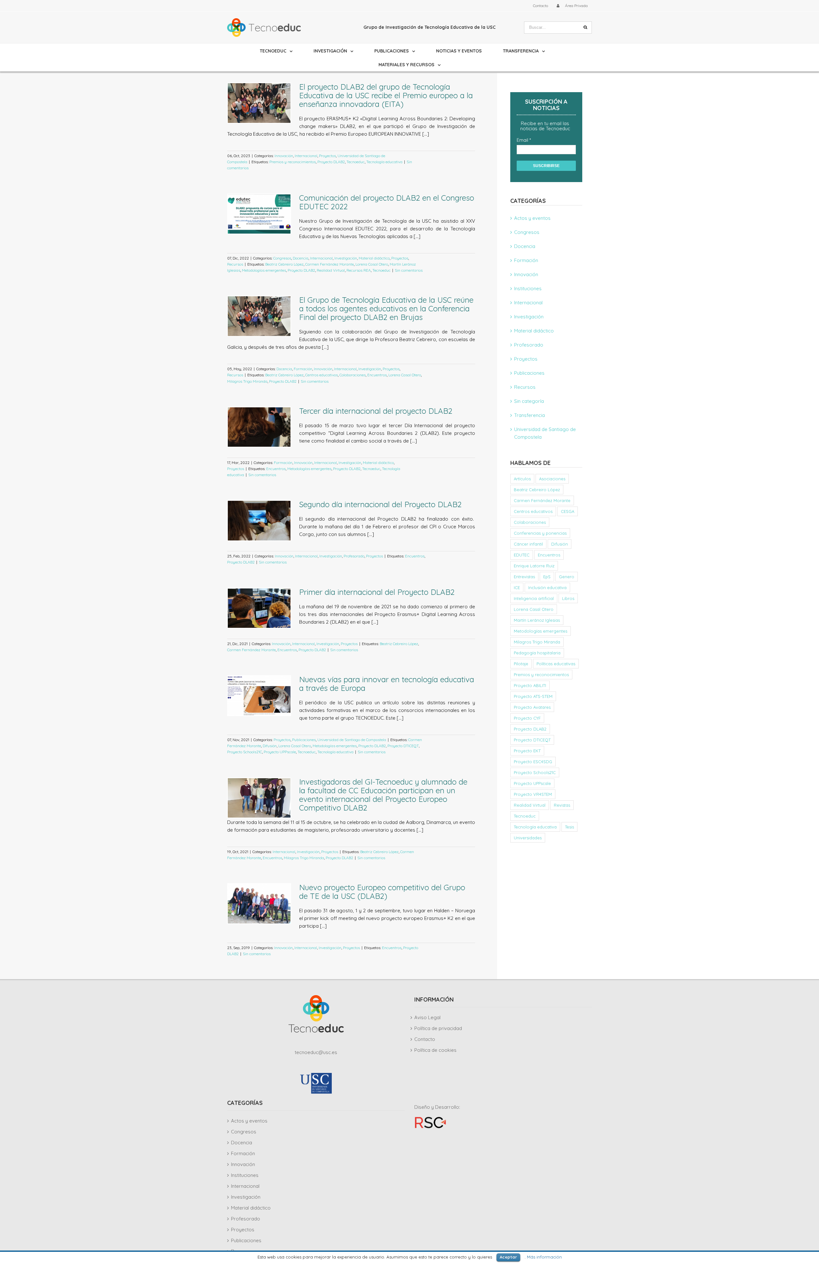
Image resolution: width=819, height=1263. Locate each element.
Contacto (424, 1039)
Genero (566, 576)
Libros (568, 598)
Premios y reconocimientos (292, 161)
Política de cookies (435, 1050)
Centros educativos (321, 374)
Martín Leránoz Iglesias (537, 620)
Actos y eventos (532, 218)
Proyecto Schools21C (244, 751)
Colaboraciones (352, 374)
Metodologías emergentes (264, 270)
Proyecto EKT (527, 750)
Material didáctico (374, 258)
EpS (547, 576)
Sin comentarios (409, 270)
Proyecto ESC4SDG (533, 761)
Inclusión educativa (547, 587)
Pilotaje (521, 663)
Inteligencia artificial (534, 598)
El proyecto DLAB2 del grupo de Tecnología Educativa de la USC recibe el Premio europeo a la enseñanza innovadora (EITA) (386, 95)
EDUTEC (521, 554)
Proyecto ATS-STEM (533, 696)
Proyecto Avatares (532, 707)
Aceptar (508, 1256)
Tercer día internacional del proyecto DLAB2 (375, 411)
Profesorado (354, 556)
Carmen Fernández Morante (329, 264)
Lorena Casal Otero (371, 264)
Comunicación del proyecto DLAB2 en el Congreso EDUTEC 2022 (386, 202)
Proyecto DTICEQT (403, 745)
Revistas (562, 805)
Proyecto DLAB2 (331, 161)
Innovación (283, 155)
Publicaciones (304, 739)
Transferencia (529, 415)
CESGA (567, 511)
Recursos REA (358, 270)
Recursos (235, 264)
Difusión (270, 745)
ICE (517, 587)
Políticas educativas (556, 663)
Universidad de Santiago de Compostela (351, 739)
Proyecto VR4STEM (533, 794)
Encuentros (377, 374)
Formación (303, 368)
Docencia (300, 258)
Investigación (345, 258)
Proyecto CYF (527, 718)
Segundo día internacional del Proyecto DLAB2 (380, 504)
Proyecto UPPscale (280, 751)
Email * (524, 140)
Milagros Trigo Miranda (247, 381)
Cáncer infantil (528, 544)
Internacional (306, 155)
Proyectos (327, 155)
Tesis (569, 826)
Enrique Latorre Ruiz (534, 565)
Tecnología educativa (384, 161)
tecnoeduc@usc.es (316, 1052)
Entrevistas (524, 576)
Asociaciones (552, 478)
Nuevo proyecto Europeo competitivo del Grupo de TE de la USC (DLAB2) (382, 892)
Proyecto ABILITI (530, 685)
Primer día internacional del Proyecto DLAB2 (377, 592)
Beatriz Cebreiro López (284, 264)
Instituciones (528, 288)
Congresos (282, 258)
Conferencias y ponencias (540, 533)
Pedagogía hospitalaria (537, 652)
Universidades (528, 837)
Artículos (522, 478)
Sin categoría (529, 401)
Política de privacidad (438, 1028)
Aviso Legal (427, 1017)
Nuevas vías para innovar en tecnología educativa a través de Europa (386, 684)
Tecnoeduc (355, 161)
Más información (544, 1256)
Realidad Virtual (331, 270)
